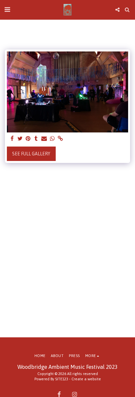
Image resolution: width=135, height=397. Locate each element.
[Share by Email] (44, 139)
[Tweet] (20, 139)
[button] (7, 9)
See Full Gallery (31, 153)
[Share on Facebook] (12, 139)
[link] (60, 139)
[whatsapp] (52, 139)
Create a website (86, 379)
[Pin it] (28, 139)
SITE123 (61, 379)
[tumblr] (36, 139)
